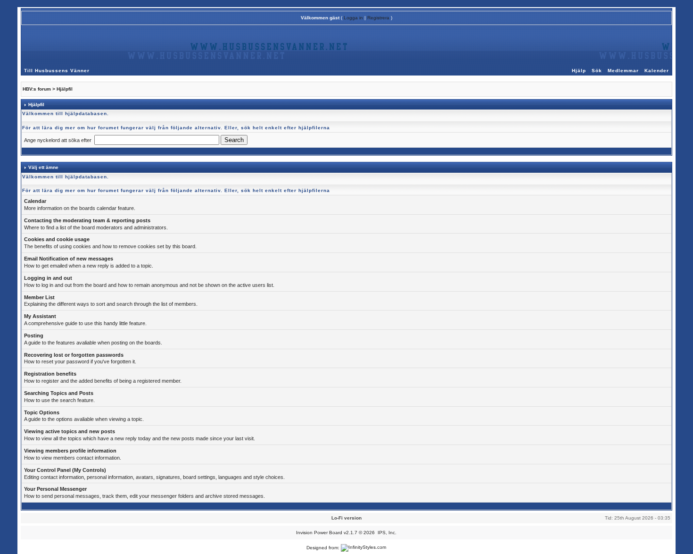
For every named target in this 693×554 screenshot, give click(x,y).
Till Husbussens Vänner (57, 70)
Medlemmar (623, 70)
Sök (597, 70)
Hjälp (579, 70)
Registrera (378, 17)
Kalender (656, 70)
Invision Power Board (319, 532)
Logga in (353, 17)
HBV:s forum (37, 89)
